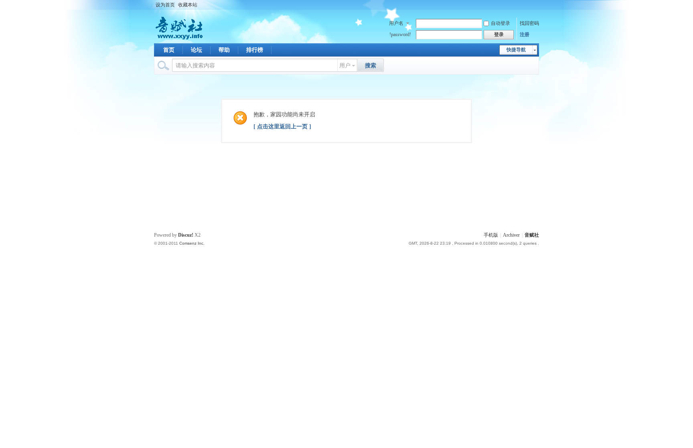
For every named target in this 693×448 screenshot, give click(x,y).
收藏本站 (187, 5)
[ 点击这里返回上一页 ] (282, 127)
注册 (524, 34)
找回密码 (529, 23)
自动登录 (500, 23)
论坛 (196, 50)
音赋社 (532, 235)
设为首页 (165, 5)
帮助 (224, 50)
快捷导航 (516, 50)
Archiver (511, 235)
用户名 (396, 23)
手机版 (491, 235)
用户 (345, 66)
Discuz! (185, 235)
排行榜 (254, 50)
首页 (168, 50)
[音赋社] (180, 38)
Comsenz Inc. (192, 243)
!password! (400, 34)
